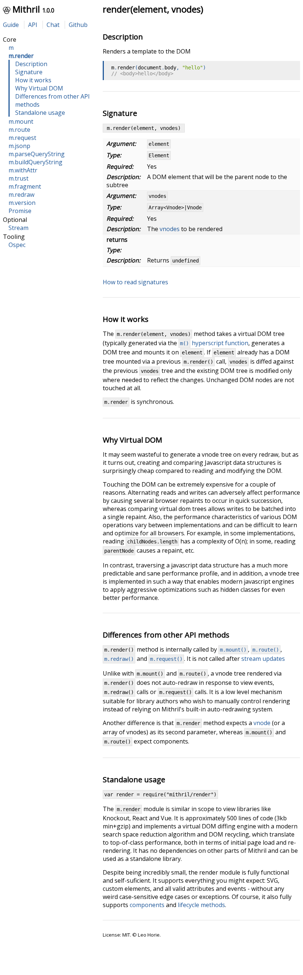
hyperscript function (214, 343)
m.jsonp (19, 146)
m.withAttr (22, 170)
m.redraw (21, 194)
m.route (19, 130)
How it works (33, 80)
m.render (21, 56)
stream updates (263, 659)
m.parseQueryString (36, 154)
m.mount (20, 121)
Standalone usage (40, 113)
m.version (21, 203)
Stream (18, 228)
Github (78, 25)
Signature (28, 72)
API (32, 25)
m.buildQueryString (35, 162)
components (147, 905)
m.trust (18, 178)
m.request (22, 138)
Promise (19, 211)
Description (31, 64)
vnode (261, 723)
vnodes (170, 229)
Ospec (16, 245)
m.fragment (24, 186)
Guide (11, 25)
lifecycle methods (201, 905)
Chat (53, 25)
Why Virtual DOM (39, 88)
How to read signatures (135, 282)
